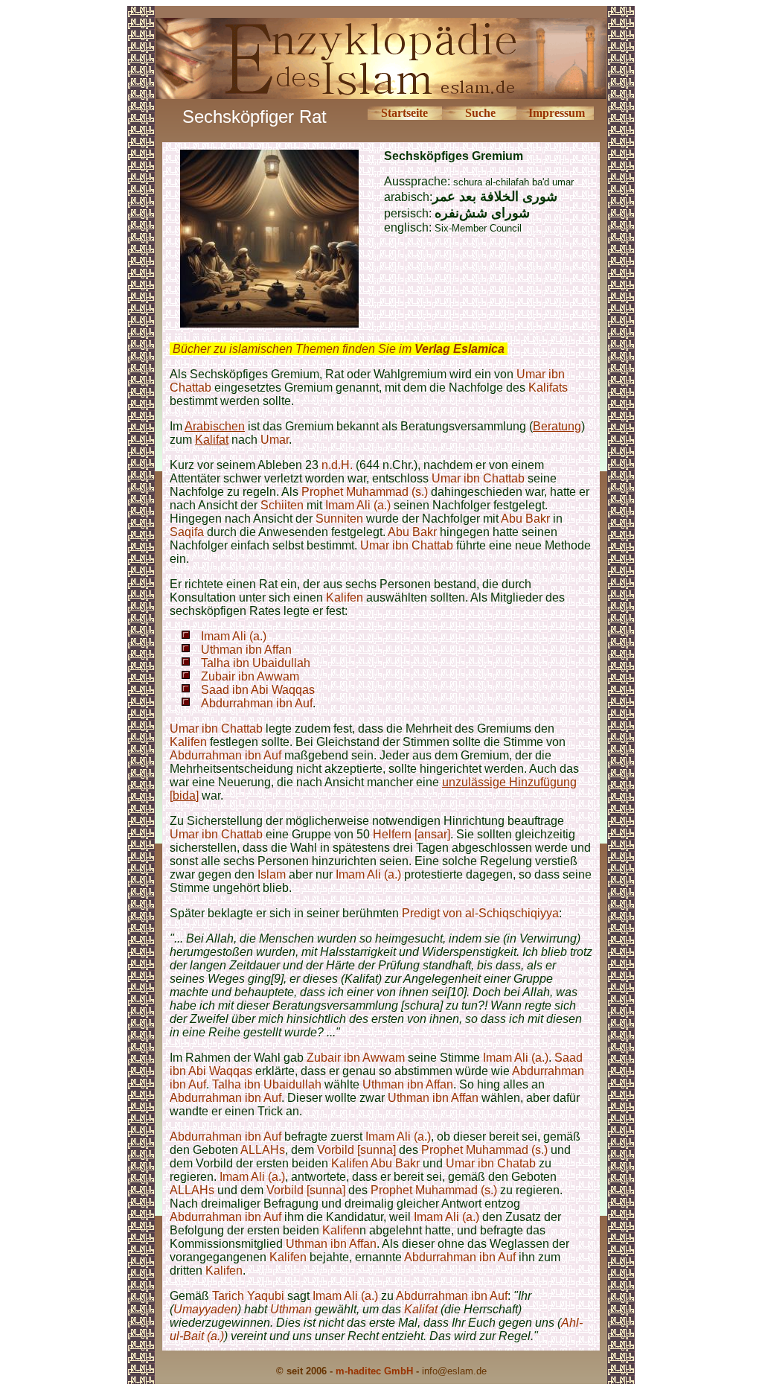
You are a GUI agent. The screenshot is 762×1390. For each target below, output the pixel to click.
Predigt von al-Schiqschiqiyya (480, 913)
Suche (480, 112)
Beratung (557, 426)
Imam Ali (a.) (358, 505)
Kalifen (344, 597)
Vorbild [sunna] (356, 1150)
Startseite (404, 112)
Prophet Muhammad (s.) (364, 491)
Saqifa (188, 532)
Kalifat (211, 439)
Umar (274, 439)
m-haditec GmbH (374, 1371)
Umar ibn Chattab (478, 478)
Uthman (291, 1309)
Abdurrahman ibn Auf (257, 703)
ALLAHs (262, 1150)
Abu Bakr (525, 518)
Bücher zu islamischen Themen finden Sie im (339, 348)
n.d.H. (337, 465)
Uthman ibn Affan (246, 649)
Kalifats (548, 387)
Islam (271, 874)
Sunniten (339, 518)
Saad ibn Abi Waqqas (258, 689)
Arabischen (215, 426)
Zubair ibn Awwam (250, 676)
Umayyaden (205, 1309)
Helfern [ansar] (411, 834)
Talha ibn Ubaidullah (255, 663)
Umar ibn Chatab (491, 1163)
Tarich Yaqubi (248, 1295)
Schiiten (282, 505)
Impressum (556, 112)
